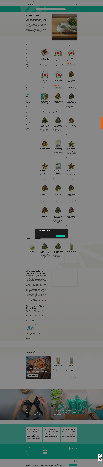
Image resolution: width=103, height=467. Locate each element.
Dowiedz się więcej (48, 233)
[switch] (100, 459)
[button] (41, 236)
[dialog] (51, 233)
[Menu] (101, 454)
